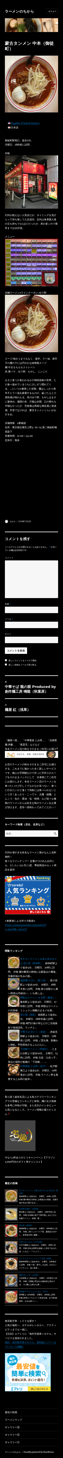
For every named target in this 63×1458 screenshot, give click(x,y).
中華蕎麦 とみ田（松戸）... (35, 1066)
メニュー (52, 11)
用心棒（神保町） (26, 1225)
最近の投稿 (11, 1412)
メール (9, 619)
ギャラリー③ (12, 1427)
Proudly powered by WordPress (39, 1452)
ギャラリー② (12, 1434)
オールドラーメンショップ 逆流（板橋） (36, 1258)
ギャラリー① (12, 1442)
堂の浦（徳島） (28, 1014)
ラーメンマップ (13, 1419)
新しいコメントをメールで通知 (22, 660)
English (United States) (25, 123)
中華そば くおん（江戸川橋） (31, 1242)
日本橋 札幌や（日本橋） (29, 1209)
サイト (8, 634)
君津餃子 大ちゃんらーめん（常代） (34, 1291)
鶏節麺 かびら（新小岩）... (35, 980)
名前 (8, 604)
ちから (13, 521)
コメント (9, 557)
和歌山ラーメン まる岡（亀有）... (38, 997)
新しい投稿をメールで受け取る (22, 665)
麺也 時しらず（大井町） (29, 1275)
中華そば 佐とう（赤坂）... (35, 1031)
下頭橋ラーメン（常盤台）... (35, 1048)
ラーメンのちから (19, 11)
